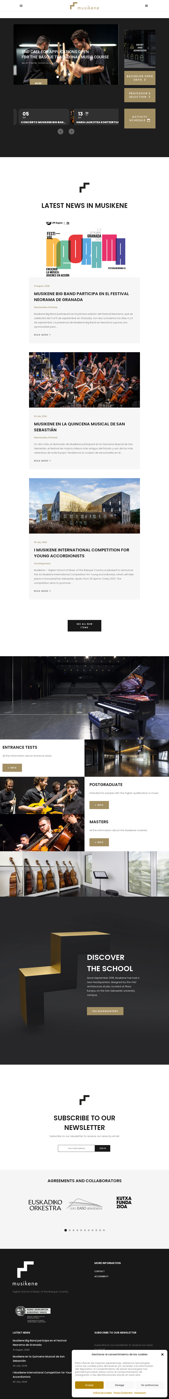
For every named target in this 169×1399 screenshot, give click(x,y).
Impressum (140, 1392)
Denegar (119, 1385)
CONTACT (99, 1271)
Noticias (52, 307)
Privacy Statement (123, 1392)
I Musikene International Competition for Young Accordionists (81, 553)
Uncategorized (42, 563)
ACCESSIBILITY (101, 1276)
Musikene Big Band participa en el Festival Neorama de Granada (81, 297)
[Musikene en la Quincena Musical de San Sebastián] (84, 380)
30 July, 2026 (40, 416)
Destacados (40, 307)
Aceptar (89, 1385)
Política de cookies (102, 1392)
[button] (162, 1354)
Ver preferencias (150, 1385)
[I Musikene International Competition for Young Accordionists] (84, 506)
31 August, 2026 (42, 286)
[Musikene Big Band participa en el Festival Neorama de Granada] (84, 249)
